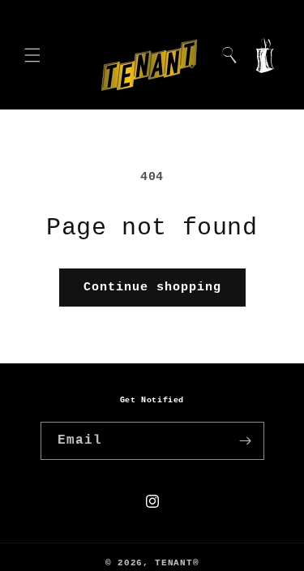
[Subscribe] (245, 441)
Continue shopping (152, 287)
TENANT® (177, 563)
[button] (32, 55)
